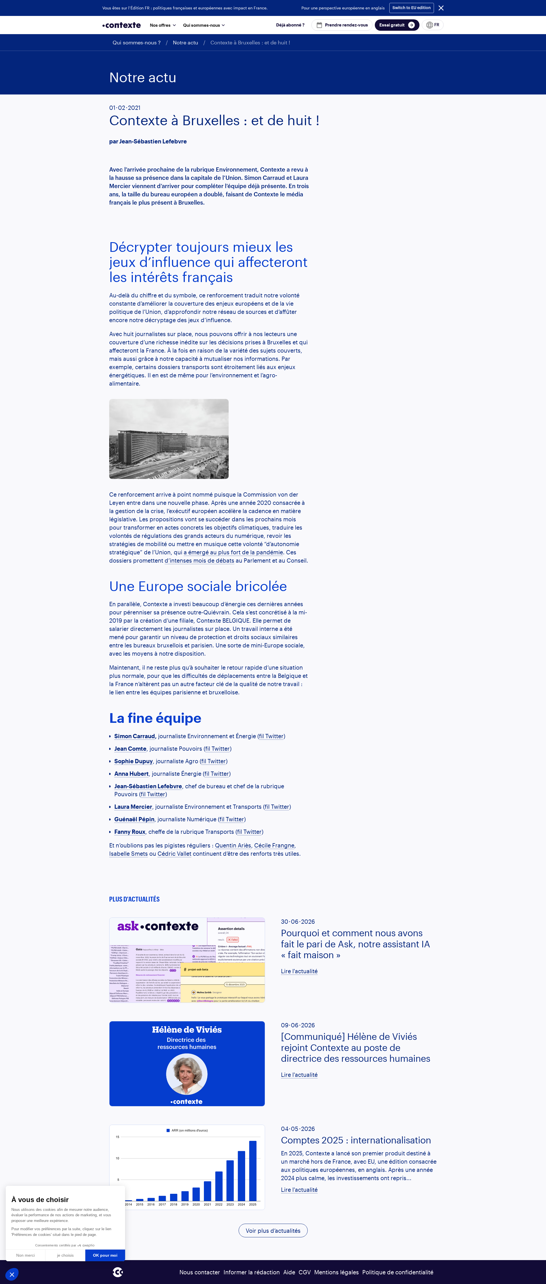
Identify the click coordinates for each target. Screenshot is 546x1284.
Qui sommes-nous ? (137, 42)
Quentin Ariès (233, 845)
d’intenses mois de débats (199, 560)
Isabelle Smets (128, 853)
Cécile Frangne (274, 845)
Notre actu (185, 42)
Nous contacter (199, 1272)
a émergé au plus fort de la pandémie (233, 552)
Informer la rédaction (252, 1272)
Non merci (25, 1255)
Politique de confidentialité (397, 1272)
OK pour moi (105, 1255)
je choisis (65, 1255)
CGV (305, 1272)
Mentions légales (336, 1272)
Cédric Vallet (174, 853)
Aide (289, 1272)
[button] (162, 25)
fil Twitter (271, 735)
